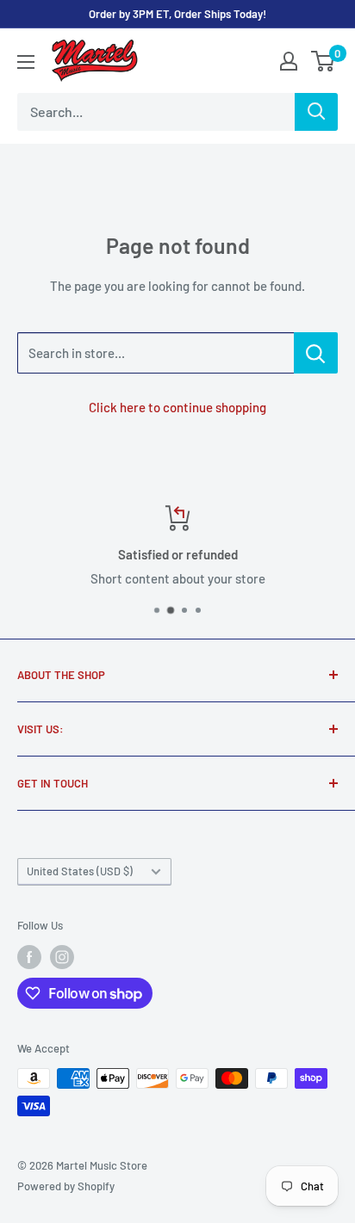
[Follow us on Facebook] (29, 957)
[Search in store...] (316, 353)
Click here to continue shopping (177, 407)
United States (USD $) (80, 871)
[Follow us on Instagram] (62, 957)
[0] (323, 61)
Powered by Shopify (66, 1186)
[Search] (316, 112)
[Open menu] (25, 62)
